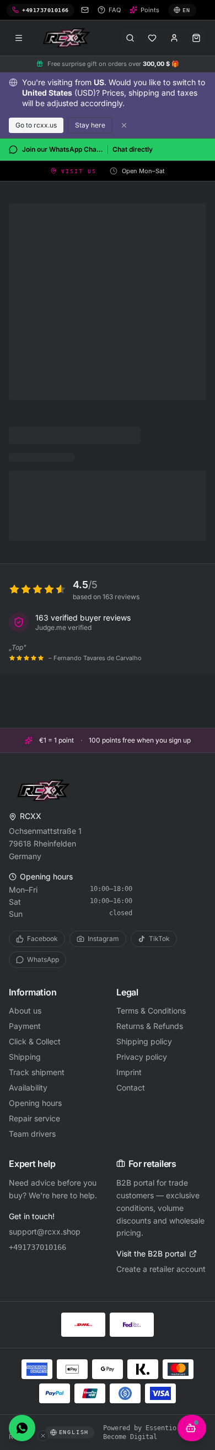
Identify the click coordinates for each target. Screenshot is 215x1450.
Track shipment (36, 1072)
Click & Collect (35, 1041)
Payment (25, 1026)
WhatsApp (43, 959)
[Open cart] (196, 38)
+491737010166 (37, 1247)
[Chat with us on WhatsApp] (22, 1428)
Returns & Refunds (149, 1026)
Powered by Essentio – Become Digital (143, 1432)
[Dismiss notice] (124, 125)
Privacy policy (141, 1056)
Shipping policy (144, 1041)
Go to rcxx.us (36, 125)
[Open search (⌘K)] (130, 38)
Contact (130, 1087)
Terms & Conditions (151, 1010)
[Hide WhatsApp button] (43, 1435)
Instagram (103, 938)
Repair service (34, 1118)
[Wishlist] (152, 38)
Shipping (25, 1056)
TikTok (159, 938)
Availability (28, 1087)
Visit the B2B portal (151, 1253)
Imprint (129, 1072)
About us (25, 1010)
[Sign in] (174, 38)
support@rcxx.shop (44, 1231)
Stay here (90, 125)
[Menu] (19, 38)
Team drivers (32, 1133)
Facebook (42, 938)
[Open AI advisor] (192, 1428)
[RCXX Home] (68, 38)
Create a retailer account (161, 1269)
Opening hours (35, 1103)
